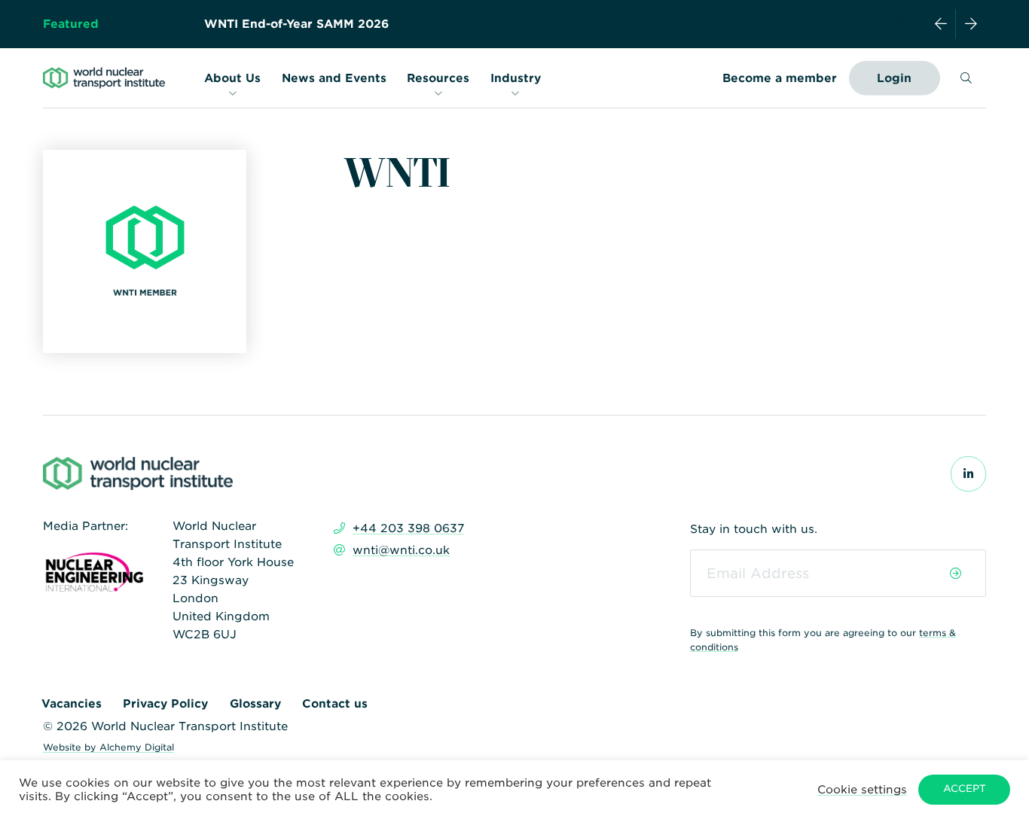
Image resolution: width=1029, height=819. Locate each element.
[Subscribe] (956, 573)
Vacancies (71, 704)
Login (894, 78)
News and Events (334, 78)
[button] (862, 789)
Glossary (255, 704)
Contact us (335, 704)
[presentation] (941, 24)
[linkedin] (968, 474)
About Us (232, 78)
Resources (438, 78)
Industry (515, 78)
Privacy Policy (165, 704)
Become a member (779, 78)
